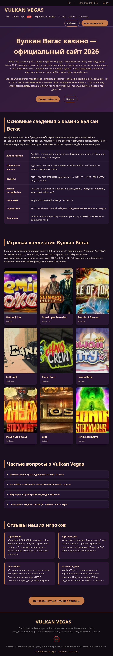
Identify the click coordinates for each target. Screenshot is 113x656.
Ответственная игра (45, 651)
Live (7, 16)
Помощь (84, 16)
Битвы (62, 16)
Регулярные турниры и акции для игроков (35, 494)
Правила (62, 651)
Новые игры (21, 16)
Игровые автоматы (45, 16)
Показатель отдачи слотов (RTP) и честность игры (39, 504)
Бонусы (72, 16)
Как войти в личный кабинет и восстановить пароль (40, 484)
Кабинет (72, 23)
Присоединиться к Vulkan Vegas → (56, 601)
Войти (106, 2)
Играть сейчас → (47, 99)
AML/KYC (73, 651)
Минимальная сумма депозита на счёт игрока (37, 474)
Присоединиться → (95, 23)
